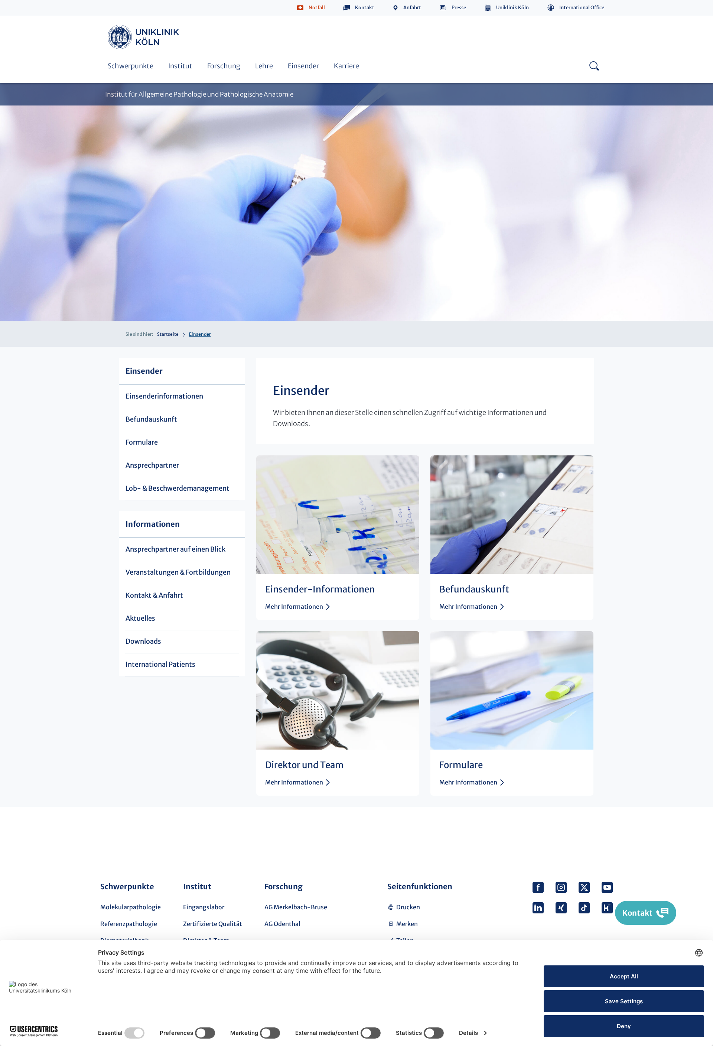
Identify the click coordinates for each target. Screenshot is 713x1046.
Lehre (264, 66)
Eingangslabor (203, 907)
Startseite (168, 334)
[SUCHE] (594, 65)
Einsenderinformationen (164, 396)
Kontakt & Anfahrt (154, 595)
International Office (581, 7)
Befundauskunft (151, 419)
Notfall (317, 7)
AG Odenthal (282, 924)
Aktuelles (140, 618)
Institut (180, 66)
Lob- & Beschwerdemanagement (321, 17)
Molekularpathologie (130, 907)
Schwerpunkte (130, 66)
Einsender (303, 66)
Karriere (346, 66)
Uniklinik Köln (512, 7)
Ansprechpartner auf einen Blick (175, 549)
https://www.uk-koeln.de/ (144, 37)
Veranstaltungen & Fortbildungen (178, 572)
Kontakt (364, 7)
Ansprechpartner (132, 17)
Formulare (142, 442)
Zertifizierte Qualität (212, 924)
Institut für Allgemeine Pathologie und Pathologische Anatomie (199, 94)
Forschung (223, 66)
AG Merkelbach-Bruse (295, 907)
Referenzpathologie (128, 924)
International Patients (160, 664)
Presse (459, 7)
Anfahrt (412, 7)
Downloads (143, 641)
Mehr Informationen (294, 606)
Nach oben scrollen (604, 837)
